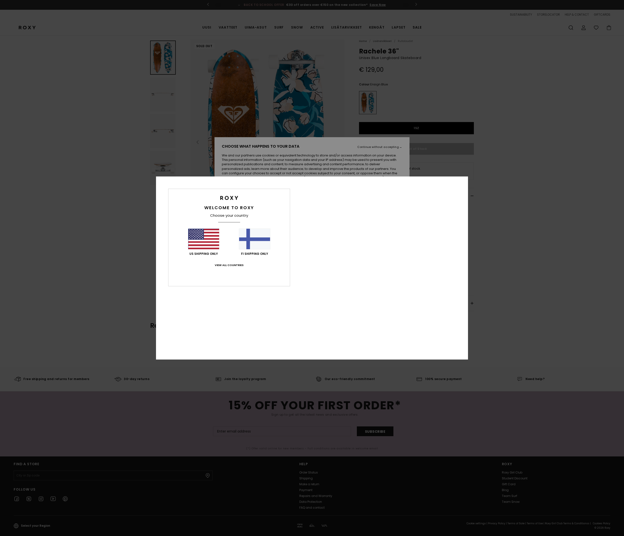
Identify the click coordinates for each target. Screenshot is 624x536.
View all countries (229, 265)
